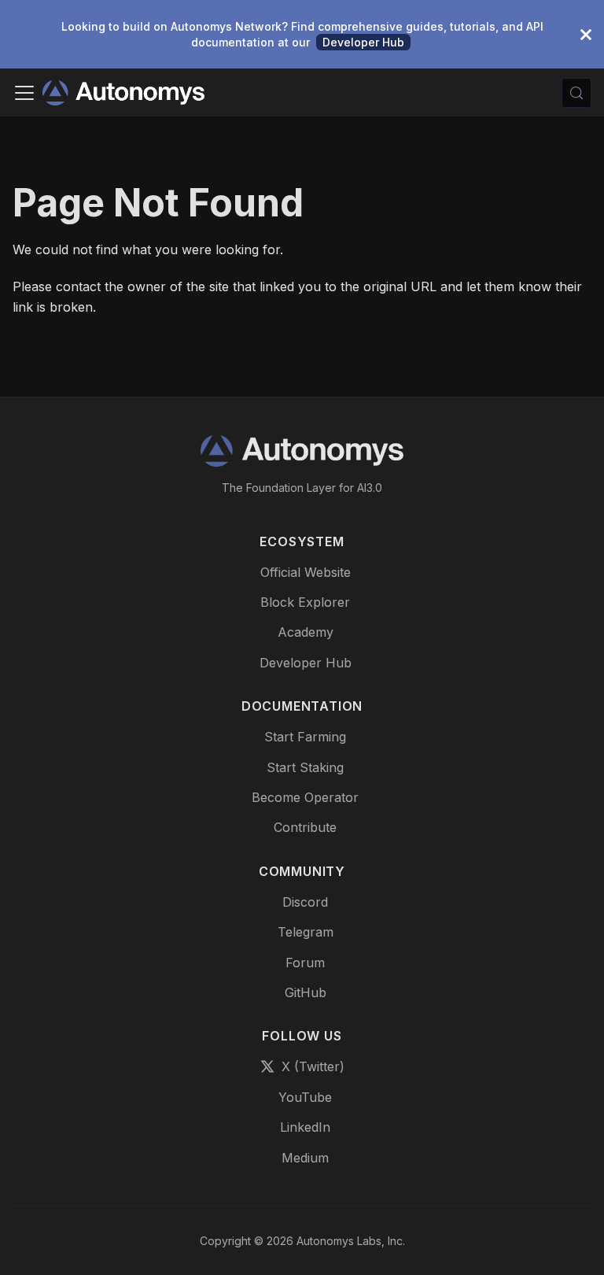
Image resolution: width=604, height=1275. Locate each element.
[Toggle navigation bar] (24, 93)
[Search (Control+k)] (576, 93)
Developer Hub (363, 42)
